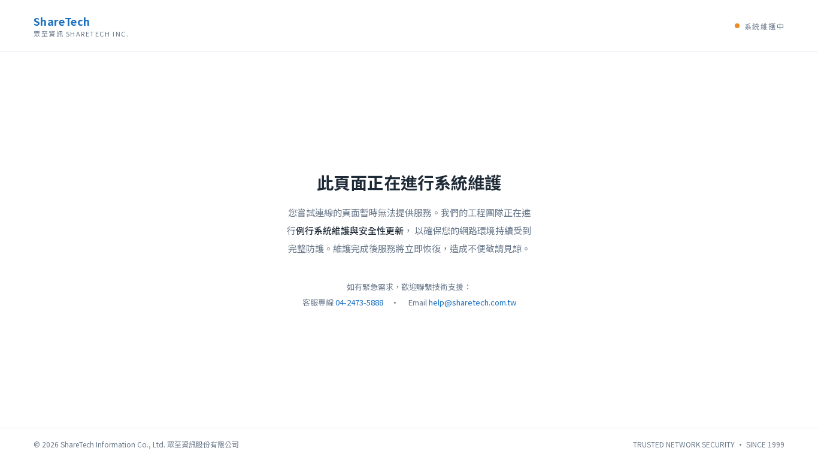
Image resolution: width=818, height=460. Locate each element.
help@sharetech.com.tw (472, 302)
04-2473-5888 (359, 302)
